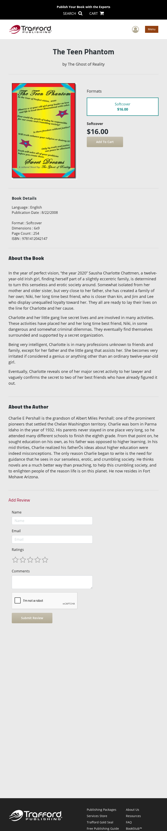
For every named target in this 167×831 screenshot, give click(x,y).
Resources (133, 816)
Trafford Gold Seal (100, 822)
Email (16, 531)
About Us (132, 810)
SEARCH (70, 13)
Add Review (19, 500)
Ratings (18, 549)
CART (94, 13)
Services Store (97, 816)
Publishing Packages (101, 810)
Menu (151, 29)
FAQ (129, 822)
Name (17, 512)
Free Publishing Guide (103, 828)
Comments (21, 571)
